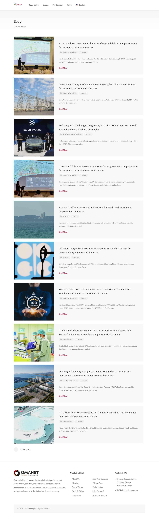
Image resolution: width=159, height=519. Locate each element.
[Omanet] (18, 4)
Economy (83, 52)
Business (88, 134)
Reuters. (65, 216)
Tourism (83, 298)
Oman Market (67, 339)
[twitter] (127, 508)
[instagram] (140, 508)
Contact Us (76, 495)
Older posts (25, 449)
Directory (75, 483)
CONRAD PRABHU (70, 380)
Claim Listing (98, 487)
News (69, 5)
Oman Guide (33, 5)
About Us (76, 479)
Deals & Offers (78, 491)
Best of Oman (77, 487)
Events (45, 5)
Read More (63, 68)
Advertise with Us (100, 495)
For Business (57, 5)
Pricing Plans (98, 483)
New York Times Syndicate (72, 134)
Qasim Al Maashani (69, 52)
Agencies (65, 257)
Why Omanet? (98, 491)
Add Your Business (100, 479)
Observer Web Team (70, 93)
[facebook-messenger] (136, 508)
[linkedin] (131, 508)
